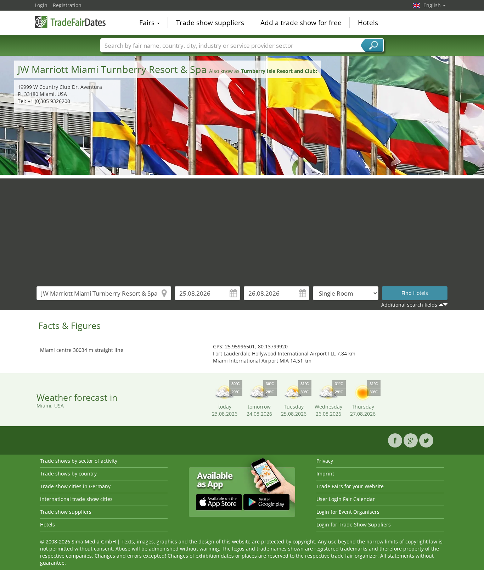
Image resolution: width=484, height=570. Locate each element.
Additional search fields (409, 304)
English (432, 5)
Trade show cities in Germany (75, 486)
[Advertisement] (242, 228)
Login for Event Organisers (347, 511)
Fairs (147, 22)
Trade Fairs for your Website (350, 486)
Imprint (325, 473)
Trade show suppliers (210, 22)
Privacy (324, 460)
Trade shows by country (68, 473)
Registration (67, 5)
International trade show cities (76, 499)
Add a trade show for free (301, 22)
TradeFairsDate (70, 22)
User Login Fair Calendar (345, 499)
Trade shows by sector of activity (78, 460)
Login (41, 5)
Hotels (368, 22)
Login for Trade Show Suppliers (353, 524)
